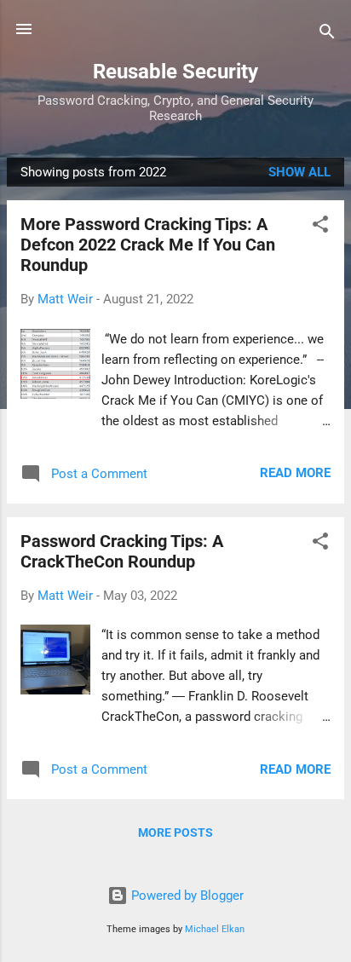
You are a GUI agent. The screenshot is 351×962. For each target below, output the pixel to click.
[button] (320, 227)
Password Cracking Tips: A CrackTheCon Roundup (121, 551)
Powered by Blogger (186, 895)
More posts (175, 832)
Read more (295, 473)
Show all (299, 172)
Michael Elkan (215, 929)
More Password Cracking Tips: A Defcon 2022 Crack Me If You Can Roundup (147, 244)
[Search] (327, 34)
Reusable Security (175, 72)
